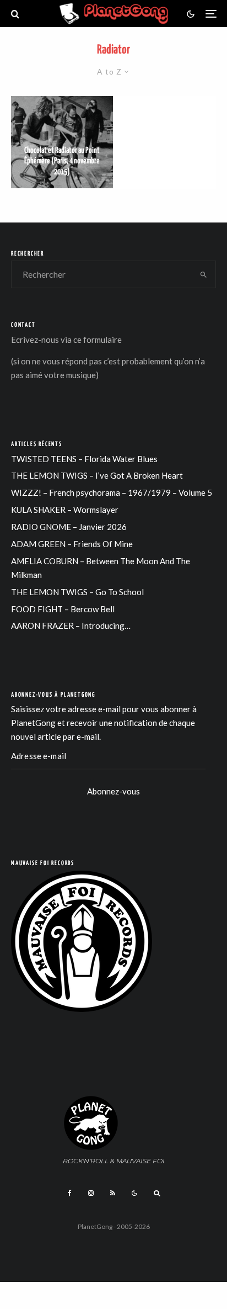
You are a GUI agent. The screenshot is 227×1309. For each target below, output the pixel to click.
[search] (203, 274)
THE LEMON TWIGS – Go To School (77, 592)
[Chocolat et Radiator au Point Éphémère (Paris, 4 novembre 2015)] (62, 142)
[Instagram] (91, 1193)
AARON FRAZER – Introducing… (71, 625)
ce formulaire (97, 340)
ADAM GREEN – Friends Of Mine (72, 544)
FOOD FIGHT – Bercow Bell (63, 609)
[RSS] (112, 1193)
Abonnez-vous (113, 791)
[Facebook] (70, 1193)
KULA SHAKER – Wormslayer (64, 510)
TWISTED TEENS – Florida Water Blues (84, 459)
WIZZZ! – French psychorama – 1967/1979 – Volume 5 (111, 492)
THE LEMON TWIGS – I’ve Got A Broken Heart (97, 475)
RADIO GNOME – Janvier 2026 (69, 527)
